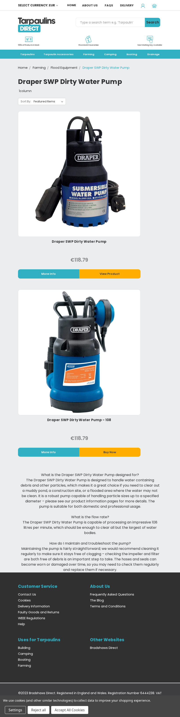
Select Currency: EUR (37, 5)
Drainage (153, 54)
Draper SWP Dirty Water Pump (79, 241)
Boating (131, 54)
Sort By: (26, 101)
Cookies (24, 600)
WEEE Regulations (31, 618)
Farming (88, 54)
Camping (110, 54)
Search (152, 22)
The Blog (97, 600)
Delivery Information (34, 606)
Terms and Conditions (108, 606)
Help (21, 624)
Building (24, 648)
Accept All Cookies (70, 710)
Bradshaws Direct (104, 648)
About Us (90, 5)
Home (71, 5)
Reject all (38, 710)
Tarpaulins (27, 54)
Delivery (127, 5)
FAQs (109, 5)
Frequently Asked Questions (112, 594)
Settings (15, 710)
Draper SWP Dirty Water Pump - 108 (79, 420)
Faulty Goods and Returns (38, 612)
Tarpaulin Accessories (58, 54)
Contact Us (27, 594)
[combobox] (110, 22)
